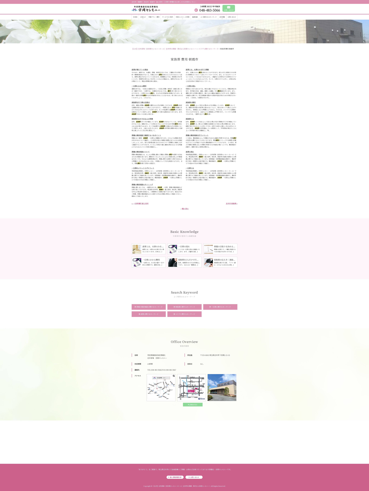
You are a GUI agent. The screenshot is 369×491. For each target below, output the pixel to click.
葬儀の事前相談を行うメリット (197, 135)
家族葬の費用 (191, 102)
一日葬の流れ (191, 86)
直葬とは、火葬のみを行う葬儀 (197, 69)
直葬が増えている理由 (140, 69)
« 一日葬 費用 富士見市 (140, 203)
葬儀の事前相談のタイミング (142, 184)
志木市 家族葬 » (231, 203)
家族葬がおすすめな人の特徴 (142, 119)
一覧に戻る (184, 208)
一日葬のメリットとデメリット (143, 168)
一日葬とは (190, 168)
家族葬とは (190, 119)
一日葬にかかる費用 (139, 86)
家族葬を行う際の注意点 (141, 102)
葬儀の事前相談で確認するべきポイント (146, 135)
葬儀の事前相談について (141, 151)
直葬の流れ (190, 151)
